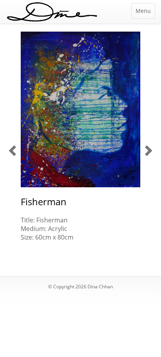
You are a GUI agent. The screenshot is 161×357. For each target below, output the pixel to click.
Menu (143, 10)
